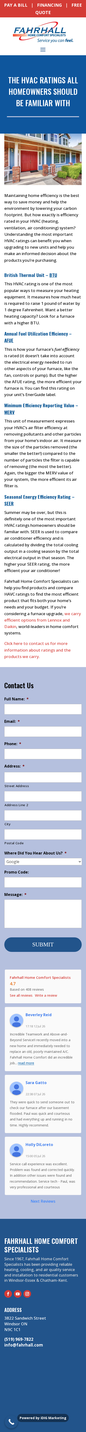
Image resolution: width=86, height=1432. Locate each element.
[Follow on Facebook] (8, 1294)
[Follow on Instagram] (27, 1294)
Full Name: (16, 699)
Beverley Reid (39, 1014)
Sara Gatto (36, 1082)
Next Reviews (43, 1201)
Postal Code (14, 843)
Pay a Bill (15, 5)
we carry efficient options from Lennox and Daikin (42, 620)
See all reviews (21, 995)
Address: (14, 766)
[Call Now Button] (11, 1421)
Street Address (17, 786)
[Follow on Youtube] (18, 1294)
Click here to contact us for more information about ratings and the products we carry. (37, 650)
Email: (12, 721)
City (8, 824)
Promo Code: (16, 872)
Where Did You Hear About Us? (35, 853)
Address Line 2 (16, 805)
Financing (49, 5)
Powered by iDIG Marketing (43, 1418)
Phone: (12, 743)
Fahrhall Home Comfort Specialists (40, 977)
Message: (15, 894)
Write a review (46, 995)
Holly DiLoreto (39, 1144)
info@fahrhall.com (23, 1345)
